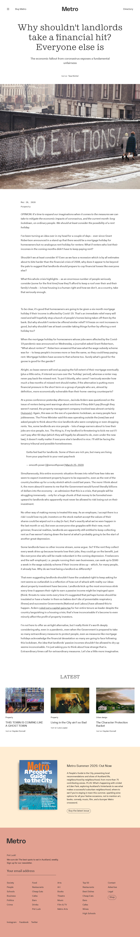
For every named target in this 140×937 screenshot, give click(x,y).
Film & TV (62, 904)
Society (10, 882)
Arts (59, 882)
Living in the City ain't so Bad (69, 722)
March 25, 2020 (74, 465)
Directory (128, 9)
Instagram (12, 922)
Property (26, 206)
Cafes (35, 895)
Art (58, 887)
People (10, 887)
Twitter (34, 922)
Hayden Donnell (15, 731)
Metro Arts (62, 909)
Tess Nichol (73, 76)
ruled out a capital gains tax (55, 608)
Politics (10, 900)
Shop (112, 897)
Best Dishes (88, 891)
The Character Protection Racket (112, 724)
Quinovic (26, 413)
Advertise (112, 887)
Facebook (23, 922)
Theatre (61, 895)
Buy (20, 9)
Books (60, 891)
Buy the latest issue (78, 810)
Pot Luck (36, 909)
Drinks (35, 904)
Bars (34, 900)
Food (34, 882)
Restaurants (38, 887)
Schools (11, 891)
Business (11, 895)
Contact (111, 882)
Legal (110, 891)
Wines (86, 909)
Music (60, 900)
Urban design (101, 717)
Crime (10, 904)
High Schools (89, 913)
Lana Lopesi (59, 728)
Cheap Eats (37, 891)
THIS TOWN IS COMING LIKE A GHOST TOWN (24, 724)
